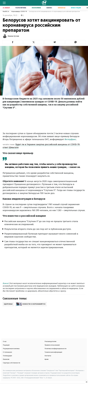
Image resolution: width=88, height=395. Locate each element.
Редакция (6, 345)
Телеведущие (7, 356)
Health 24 (6, 11)
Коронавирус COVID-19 (19, 11)
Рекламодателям (50, 341)
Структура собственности (11, 363)
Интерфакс (70, 139)
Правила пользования (52, 345)
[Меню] (4, 3)
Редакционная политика (11, 348)
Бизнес (49, 8)
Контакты (48, 356)
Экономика (36, 8)
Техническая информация (53, 352)
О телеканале (7, 352)
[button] (12, 42)
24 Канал (6, 8)
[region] (44, 389)
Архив (46, 359)
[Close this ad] (86, 382)
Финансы (61, 8)
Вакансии (6, 359)
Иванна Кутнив (13, 36)
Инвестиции (76, 8)
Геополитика (20, 8)
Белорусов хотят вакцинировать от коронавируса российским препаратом (54, 11)
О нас (5, 341)
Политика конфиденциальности (55, 348)
